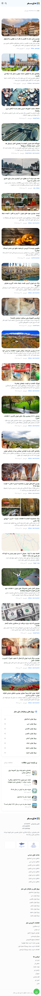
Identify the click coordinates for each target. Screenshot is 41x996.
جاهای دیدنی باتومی (33, 868)
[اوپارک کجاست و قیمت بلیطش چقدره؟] (20, 372)
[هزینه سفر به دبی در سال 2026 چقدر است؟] (34, 805)
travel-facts (36, 118)
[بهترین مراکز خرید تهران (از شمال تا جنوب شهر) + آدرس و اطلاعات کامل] (20, 647)
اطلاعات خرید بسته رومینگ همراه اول (28, 946)
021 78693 (27, 824)
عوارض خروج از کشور (33, 933)
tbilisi (32, 49)
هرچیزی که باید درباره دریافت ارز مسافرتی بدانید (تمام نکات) (22, 624)
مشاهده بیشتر (8, 763)
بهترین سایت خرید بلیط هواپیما (30, 943)
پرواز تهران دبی (31, 724)
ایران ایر (37, 960)
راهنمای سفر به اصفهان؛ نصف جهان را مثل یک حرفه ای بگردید (21, 75)
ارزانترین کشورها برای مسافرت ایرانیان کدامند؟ (24, 318)
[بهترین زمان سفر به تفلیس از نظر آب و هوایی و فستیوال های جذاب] (20, 27)
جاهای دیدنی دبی (34, 862)
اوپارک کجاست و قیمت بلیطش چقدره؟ (27, 383)
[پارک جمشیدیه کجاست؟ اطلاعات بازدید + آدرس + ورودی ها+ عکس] (20, 507)
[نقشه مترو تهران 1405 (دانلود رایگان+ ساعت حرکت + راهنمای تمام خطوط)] (34, 782)
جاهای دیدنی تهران (34, 875)
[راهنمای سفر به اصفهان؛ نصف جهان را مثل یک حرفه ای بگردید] (20, 62)
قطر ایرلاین (36, 977)
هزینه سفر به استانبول (24, 797)
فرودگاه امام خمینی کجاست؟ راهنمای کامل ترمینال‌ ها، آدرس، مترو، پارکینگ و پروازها (22, 144)
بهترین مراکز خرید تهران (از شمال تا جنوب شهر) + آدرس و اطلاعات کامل (21, 659)
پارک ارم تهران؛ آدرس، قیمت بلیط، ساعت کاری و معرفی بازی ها (21, 284)
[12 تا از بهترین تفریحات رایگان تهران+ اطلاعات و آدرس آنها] (20, 339)
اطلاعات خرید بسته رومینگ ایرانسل (29, 950)
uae (34, 188)
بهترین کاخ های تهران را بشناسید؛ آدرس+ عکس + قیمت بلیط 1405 (21, 485)
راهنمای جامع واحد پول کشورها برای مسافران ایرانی (19, 771)
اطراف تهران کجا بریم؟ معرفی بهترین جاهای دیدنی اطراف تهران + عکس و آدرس (21, 694)
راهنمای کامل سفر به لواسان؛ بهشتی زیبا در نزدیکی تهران (21, 451)
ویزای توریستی (35, 936)
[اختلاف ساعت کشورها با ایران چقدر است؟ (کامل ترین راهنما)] (20, 97)
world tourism (35, 258)
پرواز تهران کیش (31, 738)
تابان (38, 983)
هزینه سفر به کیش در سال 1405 (21, 789)
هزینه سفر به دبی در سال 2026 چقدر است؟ (17, 804)
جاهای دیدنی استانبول (33, 858)
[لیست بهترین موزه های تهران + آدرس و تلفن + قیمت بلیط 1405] (20, 202)
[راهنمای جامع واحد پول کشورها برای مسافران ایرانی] (34, 772)
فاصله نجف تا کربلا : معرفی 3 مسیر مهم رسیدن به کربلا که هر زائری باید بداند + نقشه (20, 554)
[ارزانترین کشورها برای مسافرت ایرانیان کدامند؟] (20, 307)
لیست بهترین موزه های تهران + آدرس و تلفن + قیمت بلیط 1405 (20, 214)
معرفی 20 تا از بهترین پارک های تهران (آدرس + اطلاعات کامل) (21, 417)
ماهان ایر (37, 963)
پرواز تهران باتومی (30, 733)
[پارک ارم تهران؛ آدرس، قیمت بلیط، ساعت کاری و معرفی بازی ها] (20, 272)
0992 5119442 (26, 826)
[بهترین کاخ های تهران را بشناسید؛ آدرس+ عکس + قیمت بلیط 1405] (20, 472)
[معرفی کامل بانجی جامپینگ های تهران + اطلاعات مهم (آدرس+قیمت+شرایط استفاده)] (20, 577)
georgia (37, 49)
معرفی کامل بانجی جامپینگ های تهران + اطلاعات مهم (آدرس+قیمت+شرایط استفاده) (22, 589)
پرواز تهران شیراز (31, 753)
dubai (37, 188)
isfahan (29, 83)
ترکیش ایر (36, 970)
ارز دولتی (36, 930)
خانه (38, 11)
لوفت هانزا (36, 967)
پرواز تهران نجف (31, 743)
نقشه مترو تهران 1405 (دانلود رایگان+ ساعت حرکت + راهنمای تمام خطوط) (19, 781)
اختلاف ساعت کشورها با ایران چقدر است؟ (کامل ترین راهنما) (22, 109)
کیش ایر (37, 980)
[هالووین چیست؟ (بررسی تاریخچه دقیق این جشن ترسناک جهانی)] (20, 237)
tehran (30, 223)
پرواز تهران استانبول (30, 719)
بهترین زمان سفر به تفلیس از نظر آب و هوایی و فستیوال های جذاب (21, 40)
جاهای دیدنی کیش (34, 872)
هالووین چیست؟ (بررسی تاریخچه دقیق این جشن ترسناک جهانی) (21, 249)
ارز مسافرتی (36, 926)
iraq (38, 563)
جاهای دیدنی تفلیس (33, 865)
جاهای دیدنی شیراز (34, 878)
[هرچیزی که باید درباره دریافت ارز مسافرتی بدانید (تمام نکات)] (20, 612)
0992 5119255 (26, 828)
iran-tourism (36, 83)
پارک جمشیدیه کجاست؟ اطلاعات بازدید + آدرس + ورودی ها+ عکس (21, 519)
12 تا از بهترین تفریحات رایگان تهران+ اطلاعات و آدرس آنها (21, 351)
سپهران (37, 973)
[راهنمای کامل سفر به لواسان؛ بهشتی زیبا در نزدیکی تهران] (20, 439)
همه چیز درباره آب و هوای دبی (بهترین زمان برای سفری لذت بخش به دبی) (21, 179)
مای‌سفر (28, 49)
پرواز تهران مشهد (31, 748)
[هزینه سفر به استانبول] (34, 798)
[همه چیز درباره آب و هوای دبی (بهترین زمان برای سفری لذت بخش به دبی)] (20, 167)
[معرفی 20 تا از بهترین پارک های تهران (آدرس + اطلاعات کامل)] (20, 405)
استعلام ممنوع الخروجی (32, 940)
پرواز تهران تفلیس (30, 729)
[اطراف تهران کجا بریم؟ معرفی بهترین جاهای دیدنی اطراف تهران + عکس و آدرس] (20, 682)
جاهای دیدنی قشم (34, 882)
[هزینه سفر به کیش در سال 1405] (34, 790)
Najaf (34, 563)
